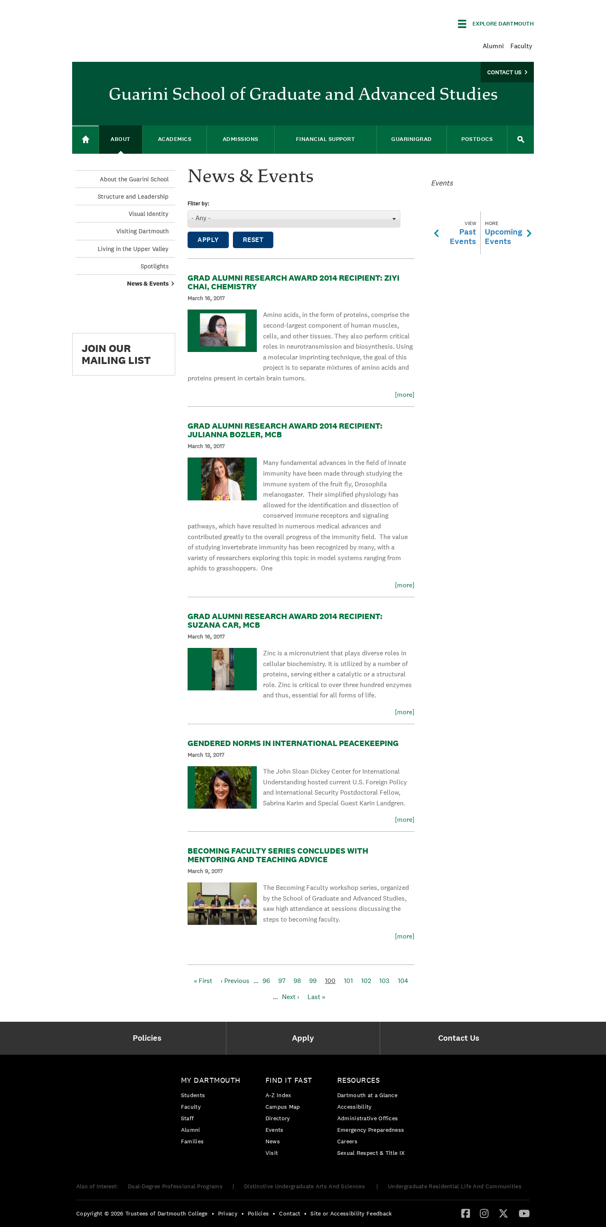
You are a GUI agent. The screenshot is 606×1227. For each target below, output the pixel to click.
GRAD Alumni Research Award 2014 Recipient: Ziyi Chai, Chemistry (293, 282)
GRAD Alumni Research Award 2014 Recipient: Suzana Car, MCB (285, 620)
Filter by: (198, 203)
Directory (277, 1118)
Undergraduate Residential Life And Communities (454, 1186)
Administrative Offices (367, 1118)
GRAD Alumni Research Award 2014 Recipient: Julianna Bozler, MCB (285, 430)
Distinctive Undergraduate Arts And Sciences (305, 1186)
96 (266, 980)
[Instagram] (484, 1213)
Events (274, 1129)
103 (384, 980)
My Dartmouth (211, 1080)
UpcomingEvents (503, 233)
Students (193, 1095)
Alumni (493, 46)
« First (203, 980)
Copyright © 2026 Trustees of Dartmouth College (142, 1213)
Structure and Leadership (133, 196)
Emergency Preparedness (370, 1129)
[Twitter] (503, 1213)
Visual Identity (149, 214)
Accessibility (354, 1106)
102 (366, 980)
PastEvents (463, 233)
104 (403, 980)
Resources (358, 1080)
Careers (347, 1141)
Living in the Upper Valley (133, 249)
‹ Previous (235, 980)
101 (348, 980)
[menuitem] (149, 1038)
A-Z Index (278, 1095)
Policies (258, 1213)
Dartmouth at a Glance (367, 1095)
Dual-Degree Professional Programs (175, 1186)
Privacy (227, 1213)
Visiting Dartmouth (142, 231)
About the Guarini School (134, 179)
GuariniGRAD (411, 139)
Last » (316, 996)
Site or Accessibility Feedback (351, 1213)
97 (281, 980)
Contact (289, 1213)
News (272, 1141)
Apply (208, 239)
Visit (271, 1153)
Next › (290, 996)
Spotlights (155, 266)
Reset (253, 239)
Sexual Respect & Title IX (371, 1153)
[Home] (85, 139)
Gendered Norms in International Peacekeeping (293, 743)
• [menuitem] (213, 1213)
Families (192, 1141)
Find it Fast (288, 1080)
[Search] (520, 139)
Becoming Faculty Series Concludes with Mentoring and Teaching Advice (278, 855)
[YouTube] (524, 1213)
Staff (187, 1118)
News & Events (148, 283)
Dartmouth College (137, 22)
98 (297, 980)
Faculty (521, 46)
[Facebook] (465, 1213)
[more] (404, 395)
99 (313, 980)
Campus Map (282, 1106)
